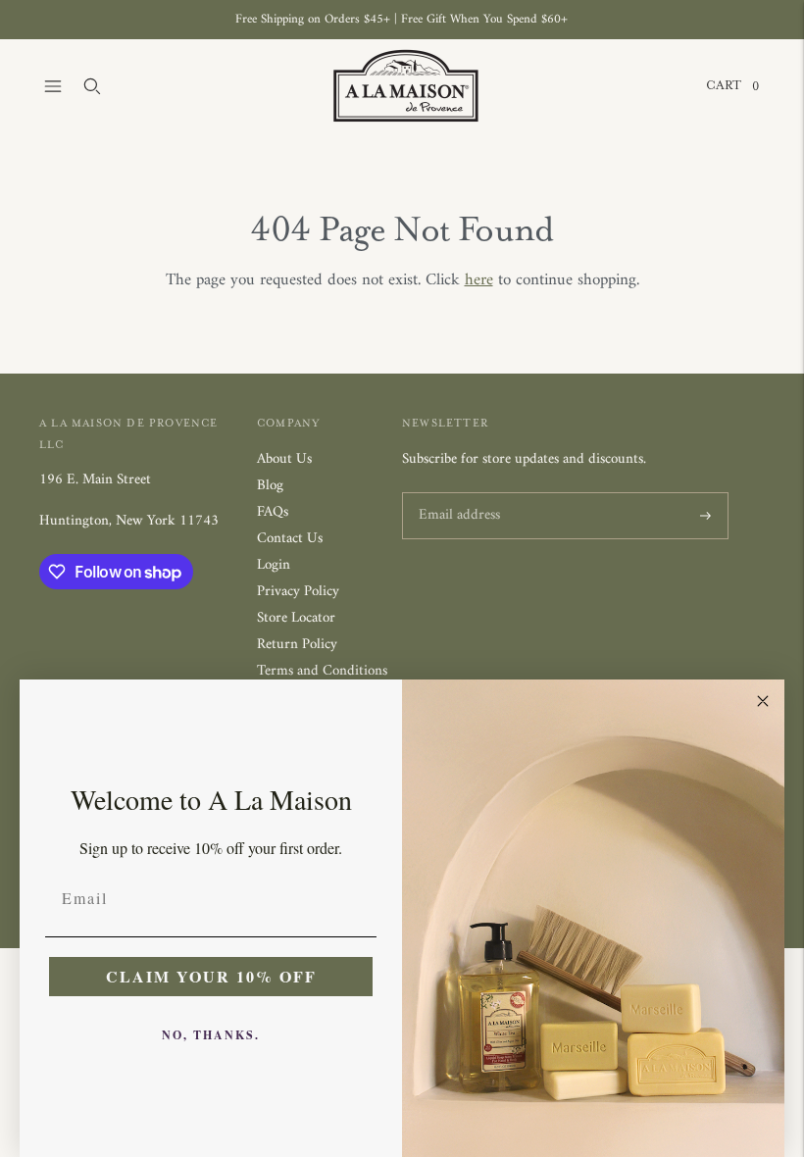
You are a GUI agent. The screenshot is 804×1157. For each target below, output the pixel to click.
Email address (456, 493)
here (479, 280)
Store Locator (296, 618)
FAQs (272, 512)
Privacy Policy (298, 591)
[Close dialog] (763, 701)
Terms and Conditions (322, 671)
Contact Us (290, 539)
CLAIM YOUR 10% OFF (211, 976)
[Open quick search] (92, 86)
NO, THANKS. (211, 1035)
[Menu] (53, 86)
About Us (284, 459)
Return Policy (297, 644)
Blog (270, 486)
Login (273, 565)
